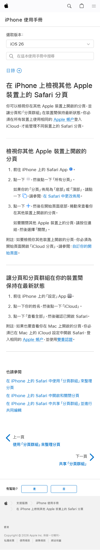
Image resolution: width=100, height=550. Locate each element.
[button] (69, 6)
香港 (6, 527)
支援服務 (22, 503)
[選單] (94, 6)
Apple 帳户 (64, 119)
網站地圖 (56, 540)
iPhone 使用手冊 (24, 19)
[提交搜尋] (11, 56)
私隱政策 (9, 540)
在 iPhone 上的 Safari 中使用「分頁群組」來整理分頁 (49, 384)
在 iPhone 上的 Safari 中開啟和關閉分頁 (42, 395)
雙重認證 (65, 339)
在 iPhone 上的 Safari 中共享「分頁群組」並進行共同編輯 (49, 406)
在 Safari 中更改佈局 (61, 196)
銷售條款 (40, 540)
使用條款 (25, 540)
